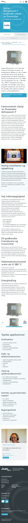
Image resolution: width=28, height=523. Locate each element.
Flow (20, 42)
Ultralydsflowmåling (7, 43)
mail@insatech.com (10, 455)
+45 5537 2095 (7, 453)
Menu (26, 1)
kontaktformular (5, 495)
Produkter (7, 42)
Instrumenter (15, 42)
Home (2, 42)
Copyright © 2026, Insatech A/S (6, 519)
